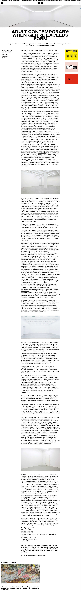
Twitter (4, 57)
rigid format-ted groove (49, 276)
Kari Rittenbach (6, 51)
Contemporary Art (29, 555)
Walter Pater (28, 342)
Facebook (4, 56)
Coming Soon (44, 50)
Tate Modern (30, 227)
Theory (6, 584)
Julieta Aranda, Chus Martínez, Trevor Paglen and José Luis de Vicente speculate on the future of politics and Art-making (20, 588)
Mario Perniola (35, 349)
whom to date (25, 290)
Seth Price (56, 264)
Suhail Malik (42, 152)
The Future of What (8, 562)
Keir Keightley (46, 395)
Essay (6, 54)
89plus (42, 256)
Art (3, 54)
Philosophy (41, 555)
